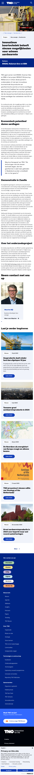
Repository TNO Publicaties (12, 677)
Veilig (7, 572)
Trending (7, 617)
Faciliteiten (8, 660)
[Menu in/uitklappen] (2, 3)
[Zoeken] (31, 2)
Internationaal (9, 704)
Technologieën (9, 667)
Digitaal (8, 576)
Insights (7, 607)
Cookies (6, 739)
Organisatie (8, 630)
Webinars (7, 603)
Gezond (8, 567)
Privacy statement (9, 743)
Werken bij (9, 586)
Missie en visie (9, 633)
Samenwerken (7, 682)
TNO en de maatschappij (12, 644)
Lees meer (10, 376)
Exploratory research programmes (14, 670)
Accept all (8, 770)
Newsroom (6, 592)
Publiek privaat (9, 690)
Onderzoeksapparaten (11, 663)
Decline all (25, 770)
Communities (8, 647)
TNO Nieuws (8, 621)
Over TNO (6, 626)
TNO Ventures (9, 697)
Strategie (7, 637)
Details (2, 766)
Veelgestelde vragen (11, 651)
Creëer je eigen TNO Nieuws (17, 721)
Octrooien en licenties (11, 674)
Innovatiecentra (9, 700)
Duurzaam (9, 562)
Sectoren (8, 581)
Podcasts (7, 610)
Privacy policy (12, 766)
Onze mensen (9, 640)
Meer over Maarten (10, 318)
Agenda (7, 600)
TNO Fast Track (9, 693)
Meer (16, 549)
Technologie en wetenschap (12, 656)
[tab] (1, 321)
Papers (7, 614)
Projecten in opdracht (11, 686)
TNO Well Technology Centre (13, 264)
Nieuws (7, 596)
